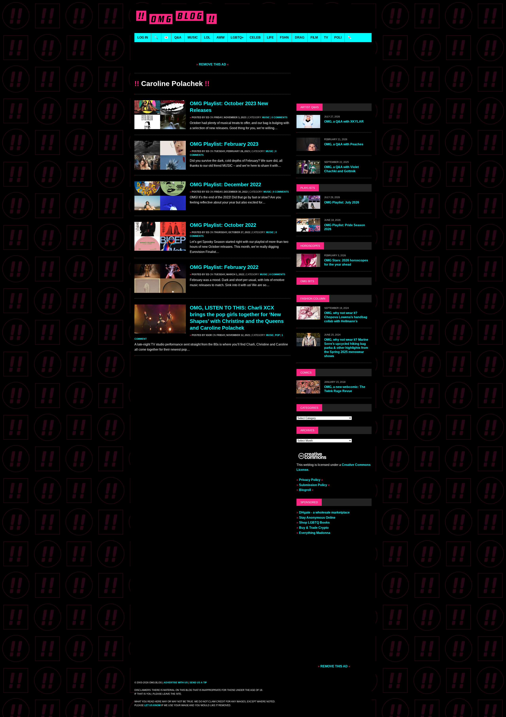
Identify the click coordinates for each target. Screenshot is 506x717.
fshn (284, 37)
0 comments (279, 117)
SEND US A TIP (198, 682)
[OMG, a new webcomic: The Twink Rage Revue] (308, 391)
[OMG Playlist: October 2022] (160, 248)
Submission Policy (313, 485)
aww (220, 37)
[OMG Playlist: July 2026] (308, 206)
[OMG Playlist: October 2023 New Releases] (160, 126)
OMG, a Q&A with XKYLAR (344, 121)
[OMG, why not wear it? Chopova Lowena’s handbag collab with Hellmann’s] (308, 317)
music (193, 37)
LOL (207, 37)
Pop (277, 335)
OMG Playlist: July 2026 (341, 202)
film (314, 37)
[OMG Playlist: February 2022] (160, 290)
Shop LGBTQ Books (314, 522)
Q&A (177, 37)
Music (266, 117)
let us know (152, 705)
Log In (142, 37)
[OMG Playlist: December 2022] (160, 207)
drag (299, 37)
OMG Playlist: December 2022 (225, 184)
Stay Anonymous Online (317, 517)
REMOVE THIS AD (212, 64)
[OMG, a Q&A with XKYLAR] (308, 125)
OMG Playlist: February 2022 (224, 267)
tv (326, 37)
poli (338, 37)
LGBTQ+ (237, 37)
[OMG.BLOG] (176, 16)
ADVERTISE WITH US (176, 682)
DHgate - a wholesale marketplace (324, 512)
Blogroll (305, 490)
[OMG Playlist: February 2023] (160, 167)
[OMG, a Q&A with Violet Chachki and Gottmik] (308, 171)
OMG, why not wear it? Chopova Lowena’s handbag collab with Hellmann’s (345, 317)
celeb (255, 37)
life (270, 37)
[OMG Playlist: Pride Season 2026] (308, 229)
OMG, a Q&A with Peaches (343, 144)
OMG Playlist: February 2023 (224, 144)
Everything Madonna (314, 532)
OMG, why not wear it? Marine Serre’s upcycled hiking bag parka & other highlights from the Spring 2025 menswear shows (346, 348)
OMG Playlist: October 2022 (223, 225)
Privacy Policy (309, 479)
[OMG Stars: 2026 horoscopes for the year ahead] (308, 264)
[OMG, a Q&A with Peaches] (308, 148)
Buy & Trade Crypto (314, 527)
